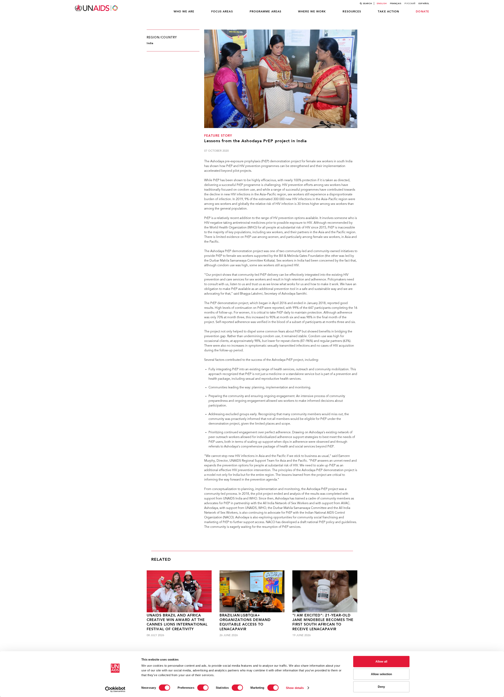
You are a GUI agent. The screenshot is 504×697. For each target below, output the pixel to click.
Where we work (312, 11)
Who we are (184, 11)
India (150, 43)
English (382, 4)
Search (367, 4)
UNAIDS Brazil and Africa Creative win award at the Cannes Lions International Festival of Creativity (177, 622)
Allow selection (381, 674)
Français (396, 4)
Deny (381, 686)
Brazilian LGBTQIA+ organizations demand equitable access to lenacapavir (245, 622)
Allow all (381, 661)
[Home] (97, 8)
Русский (410, 4)
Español (424, 4)
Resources (352, 11)
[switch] (202, 687)
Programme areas (266, 11)
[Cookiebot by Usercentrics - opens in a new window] (115, 689)
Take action (388, 11)
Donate (422, 11)
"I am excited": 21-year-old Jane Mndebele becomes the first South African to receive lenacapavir (323, 622)
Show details (295, 687)
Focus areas (222, 11)
